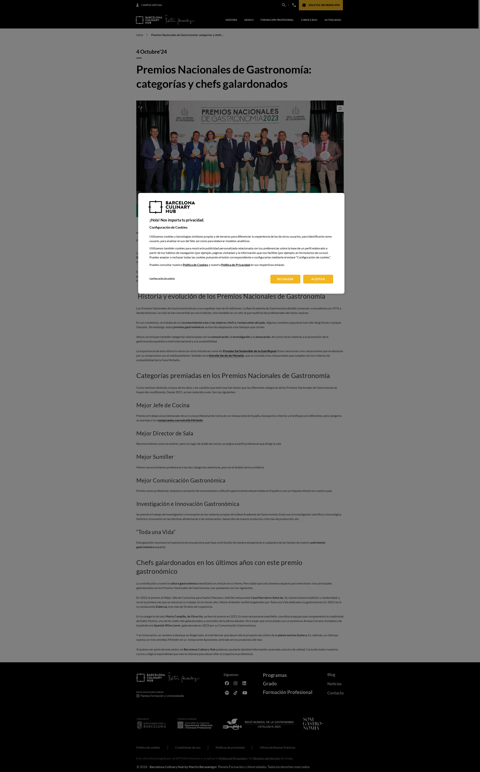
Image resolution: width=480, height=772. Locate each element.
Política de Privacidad (235, 264)
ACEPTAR (318, 279)
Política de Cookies (195, 264)
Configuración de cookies (162, 278)
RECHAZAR (285, 279)
